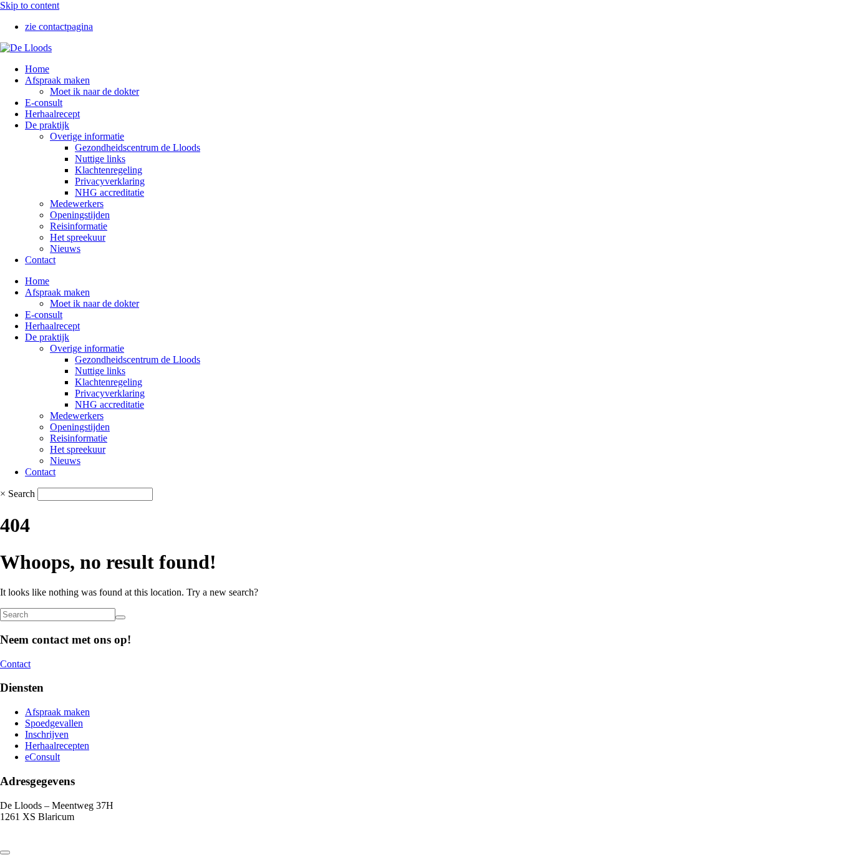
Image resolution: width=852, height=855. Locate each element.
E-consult (43, 102)
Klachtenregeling (108, 170)
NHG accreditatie (109, 192)
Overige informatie (87, 136)
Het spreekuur (77, 237)
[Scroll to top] (5, 852)
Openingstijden (80, 215)
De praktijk (47, 125)
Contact (40, 259)
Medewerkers (77, 203)
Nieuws (65, 248)
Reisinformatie (78, 226)
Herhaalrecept (52, 114)
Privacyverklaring (110, 181)
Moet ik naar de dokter (94, 91)
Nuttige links (100, 158)
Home (37, 69)
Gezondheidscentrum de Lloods (137, 147)
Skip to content (29, 5)
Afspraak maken (57, 80)
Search (21, 493)
